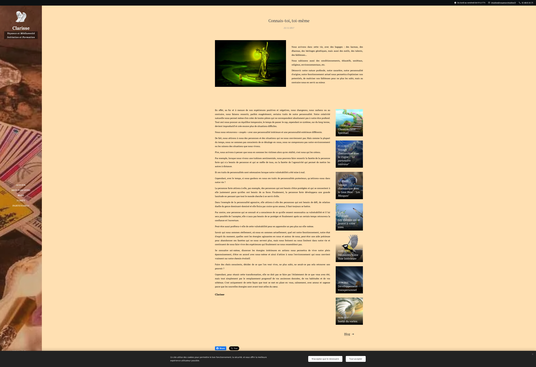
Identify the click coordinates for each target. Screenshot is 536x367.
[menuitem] (21, 185)
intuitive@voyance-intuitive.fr (503, 2)
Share (222, 348)
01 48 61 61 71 (527, 2)
